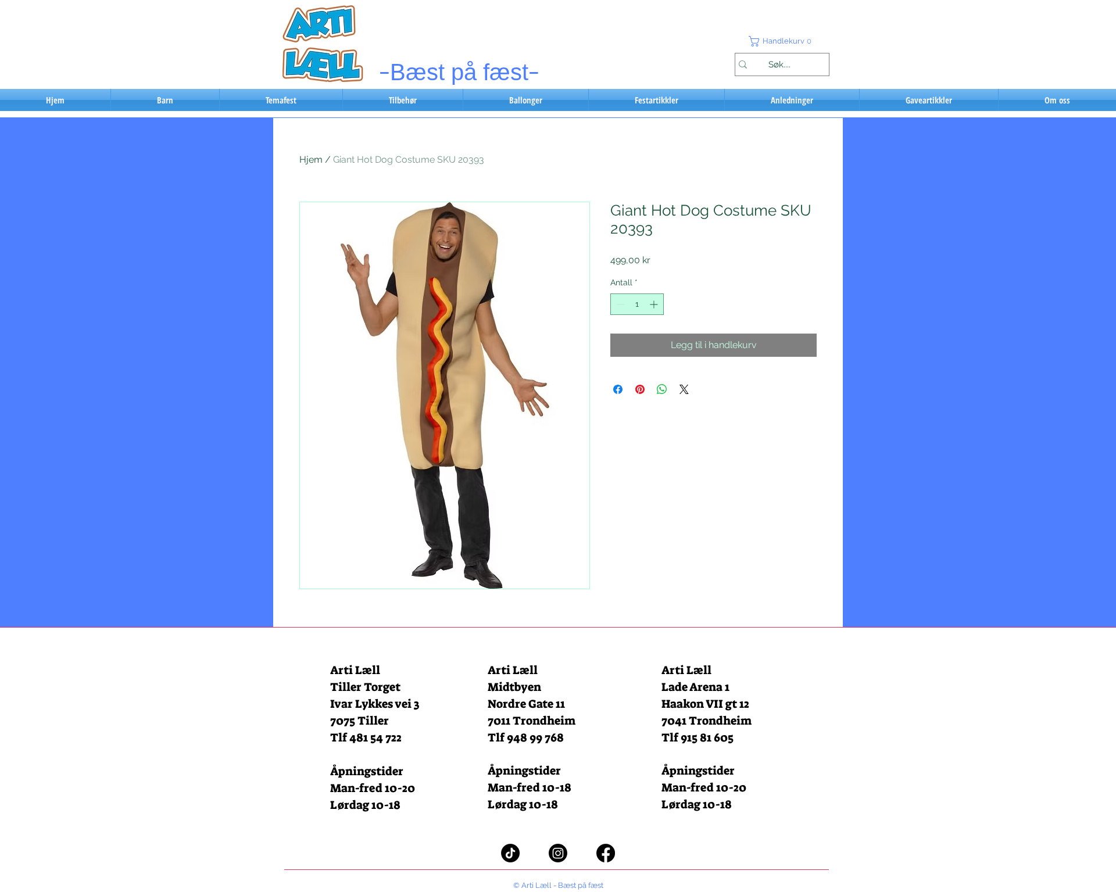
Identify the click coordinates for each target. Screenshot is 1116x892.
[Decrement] (619, 304)
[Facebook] (605, 853)
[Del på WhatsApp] (662, 389)
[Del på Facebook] (618, 389)
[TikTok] (510, 853)
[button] (782, 41)
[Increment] (655, 304)
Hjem (311, 159)
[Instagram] (558, 853)
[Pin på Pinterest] (640, 389)
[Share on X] (684, 389)
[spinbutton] (637, 304)
